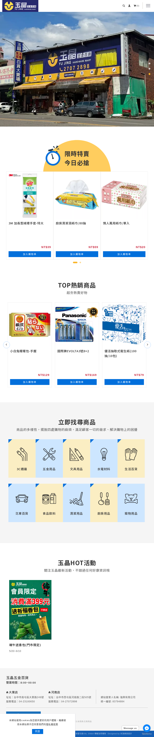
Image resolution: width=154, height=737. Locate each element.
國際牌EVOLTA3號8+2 (73, 351)
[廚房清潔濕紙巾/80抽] (77, 195)
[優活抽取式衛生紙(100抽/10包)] (124, 324)
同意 (37, 731)
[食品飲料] (49, 498)
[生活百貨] (131, 454)
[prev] (6, 344)
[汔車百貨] (22, 498)
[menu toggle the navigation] (147, 5)
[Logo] (20, 6)
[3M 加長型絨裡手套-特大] (29, 195)
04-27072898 (69, 701)
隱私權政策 (52, 724)
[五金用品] (49, 454)
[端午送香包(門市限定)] (30, 609)
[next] (147, 344)
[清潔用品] (76, 498)
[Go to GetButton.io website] (147, 734)
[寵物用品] (131, 498)
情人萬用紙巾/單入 (116, 223)
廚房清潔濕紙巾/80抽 (71, 223)
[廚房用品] (103, 498)
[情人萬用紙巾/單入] (124, 195)
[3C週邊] (22, 454)
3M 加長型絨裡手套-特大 (26, 223)
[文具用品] (76, 454)
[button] (124, 5)
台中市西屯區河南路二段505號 (73, 697)
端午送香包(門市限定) (25, 645)
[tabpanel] (77, 69)
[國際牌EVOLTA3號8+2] (77, 324)
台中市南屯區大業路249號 (29, 697)
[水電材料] (103, 454)
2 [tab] (149, 69)
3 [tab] (149, 74)
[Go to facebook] (147, 728)
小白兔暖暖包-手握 (23, 351)
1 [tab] (149, 63)
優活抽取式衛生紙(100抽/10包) (121, 353)
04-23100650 (27, 701)
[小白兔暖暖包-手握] (30, 324)
